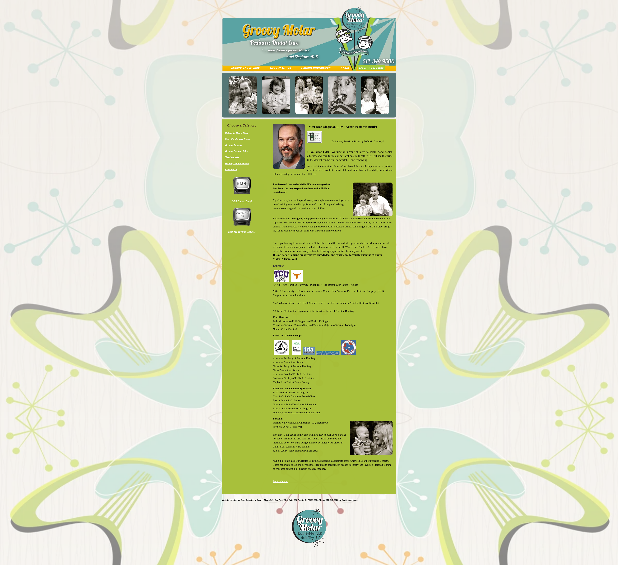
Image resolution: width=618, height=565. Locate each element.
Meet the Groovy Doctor (238, 139)
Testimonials (232, 157)
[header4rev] (342, 112)
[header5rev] (375, 112)
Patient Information (316, 67)
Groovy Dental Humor (237, 163)
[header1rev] (243, 112)
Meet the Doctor (371, 67)
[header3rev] (309, 112)
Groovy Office (280, 67)
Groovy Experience (245, 67)
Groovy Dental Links (236, 151)
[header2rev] (276, 112)
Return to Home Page (236, 133)
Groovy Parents (233, 145)
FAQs (345, 67)
